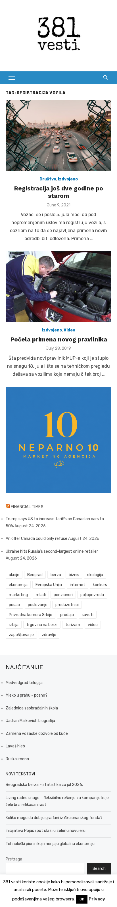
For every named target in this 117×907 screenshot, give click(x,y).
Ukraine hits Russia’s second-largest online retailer (52, 551)
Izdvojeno (68, 179)
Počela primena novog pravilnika (58, 339)
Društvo (47, 179)
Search (99, 868)
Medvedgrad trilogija (24, 682)
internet (77, 584)
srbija (13, 624)
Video (69, 330)
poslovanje (37, 604)
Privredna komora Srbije (30, 614)
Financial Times (27, 506)
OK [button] (82, 899)
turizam (72, 624)
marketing (18, 594)
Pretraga (14, 859)
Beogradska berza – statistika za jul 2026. (44, 784)
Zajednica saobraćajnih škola (32, 708)
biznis (74, 574)
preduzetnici (67, 604)
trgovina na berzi (41, 624)
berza (56, 574)
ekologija (95, 574)
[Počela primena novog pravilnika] (58, 286)
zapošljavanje (21, 634)
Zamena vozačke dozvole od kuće (37, 733)
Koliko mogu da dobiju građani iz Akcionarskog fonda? (54, 817)
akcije (14, 574)
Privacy (97, 899)
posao (14, 604)
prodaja (67, 614)
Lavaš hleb (15, 746)
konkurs (100, 584)
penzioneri (63, 594)
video (93, 624)
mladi (41, 594)
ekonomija (18, 584)
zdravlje (49, 634)
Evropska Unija (48, 584)
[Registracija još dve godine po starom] (58, 135)
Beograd (35, 574)
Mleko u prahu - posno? (26, 695)
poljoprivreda (92, 594)
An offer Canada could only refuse (36, 538)
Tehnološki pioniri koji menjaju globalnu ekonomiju (50, 843)
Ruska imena (17, 759)
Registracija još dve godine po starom (58, 192)
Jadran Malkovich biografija (30, 720)
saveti (87, 614)
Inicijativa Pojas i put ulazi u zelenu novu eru (45, 830)
